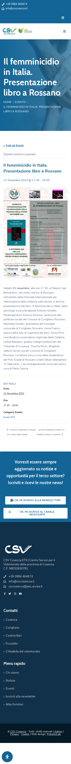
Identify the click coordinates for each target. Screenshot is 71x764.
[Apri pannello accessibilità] (7, 756)
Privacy (14, 734)
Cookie (25, 734)
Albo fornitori (14, 704)
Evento (20, 102)
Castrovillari (14, 636)
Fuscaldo (12, 644)
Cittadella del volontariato (23, 651)
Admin (58, 731)
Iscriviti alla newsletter (21, 696)
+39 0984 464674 (16, 4)
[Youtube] (20, 593)
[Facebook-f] (4, 593)
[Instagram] (15, 593)
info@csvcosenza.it (17, 8)
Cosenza (11, 620)
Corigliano (12, 628)
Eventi (10, 689)
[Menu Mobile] (63, 18)
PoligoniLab (54, 734)
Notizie (10, 681)
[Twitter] (10, 593)
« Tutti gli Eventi (13, 145)
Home (7, 102)
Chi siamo (12, 673)
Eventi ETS (9, 417)
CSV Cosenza (18, 731)
